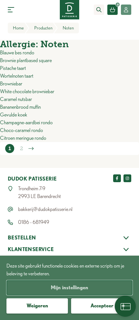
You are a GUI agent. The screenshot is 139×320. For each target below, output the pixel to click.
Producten (43, 27)
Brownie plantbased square (26, 60)
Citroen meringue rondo (23, 138)
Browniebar (11, 84)
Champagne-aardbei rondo (26, 122)
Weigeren (37, 306)
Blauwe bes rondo (17, 53)
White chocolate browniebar (27, 91)
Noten (68, 27)
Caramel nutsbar (16, 99)
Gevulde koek (13, 115)
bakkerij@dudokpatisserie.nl (45, 209)
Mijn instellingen (69, 287)
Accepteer (102, 306)
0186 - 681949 (33, 222)
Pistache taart (13, 68)
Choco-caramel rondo (21, 130)
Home (18, 27)
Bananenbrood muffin (20, 107)
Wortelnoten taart (16, 76)
